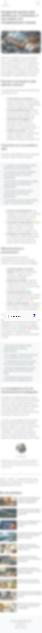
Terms (35, 319)
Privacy (32, 319)
